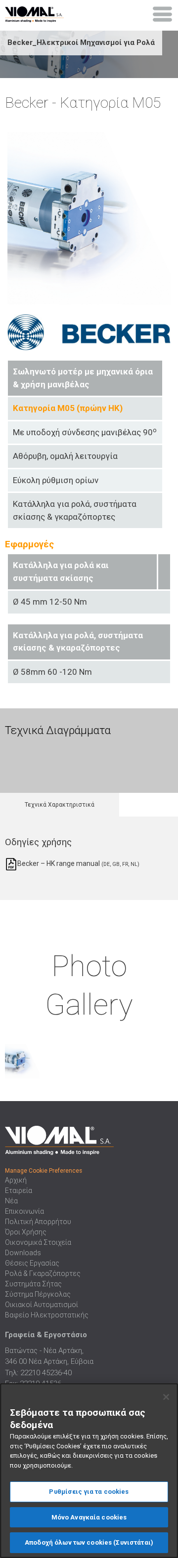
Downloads (23, 1253)
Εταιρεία (18, 1190)
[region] (89, 1470)
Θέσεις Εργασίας (32, 1263)
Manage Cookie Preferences (43, 1170)
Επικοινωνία (24, 1211)
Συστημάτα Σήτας (33, 1284)
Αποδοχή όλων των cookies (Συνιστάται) (89, 1542)
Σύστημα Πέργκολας (38, 1294)
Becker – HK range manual (77, 863)
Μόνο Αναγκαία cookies (89, 1517)
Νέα (11, 1201)
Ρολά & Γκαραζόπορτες (43, 1273)
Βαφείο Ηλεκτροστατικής (47, 1315)
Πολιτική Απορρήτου (38, 1222)
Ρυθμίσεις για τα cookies (89, 1491)
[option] (33, 758)
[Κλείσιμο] (166, 1397)
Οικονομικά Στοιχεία (38, 1242)
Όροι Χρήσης (25, 1232)
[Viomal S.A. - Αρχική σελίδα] (44, 12)
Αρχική (16, 1180)
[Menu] (162, 14)
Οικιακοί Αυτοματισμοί (41, 1305)
